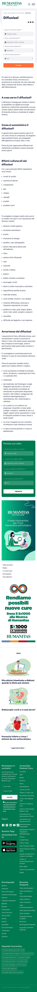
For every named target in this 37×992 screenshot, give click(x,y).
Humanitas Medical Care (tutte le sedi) (13, 950)
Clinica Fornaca (21, 965)
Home (5, 13)
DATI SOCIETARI (26, 987)
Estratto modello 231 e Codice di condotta (27, 855)
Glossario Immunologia (9, 894)
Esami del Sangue (8, 891)
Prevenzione (6, 909)
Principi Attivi (20, 13)
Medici (5, 568)
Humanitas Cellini (22, 961)
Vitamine (4, 936)
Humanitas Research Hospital (10, 953)
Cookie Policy (24, 840)
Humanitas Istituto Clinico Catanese (12, 972)
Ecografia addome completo (26, 917)
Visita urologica (25, 913)
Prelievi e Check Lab (26, 792)
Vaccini (4, 933)
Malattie (4, 903)
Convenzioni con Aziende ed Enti (25, 820)
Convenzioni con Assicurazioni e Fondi (27, 815)
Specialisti (5, 924)
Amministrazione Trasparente (25, 825)
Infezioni (4, 897)
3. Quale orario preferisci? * (12, 46)
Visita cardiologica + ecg (26, 892)
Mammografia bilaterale (27, 924)
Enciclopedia (11, 13)
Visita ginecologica (26, 896)
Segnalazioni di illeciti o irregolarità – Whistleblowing (27, 832)
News (21, 783)
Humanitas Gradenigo (8, 965)
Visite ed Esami (8, 565)
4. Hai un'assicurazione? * (12, 54)
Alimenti (4, 885)
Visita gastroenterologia (27, 910)
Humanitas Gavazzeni (8, 961)
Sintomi (4, 921)
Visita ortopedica (25, 902)
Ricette (4, 918)
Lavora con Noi (25, 789)
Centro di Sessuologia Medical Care (27, 810)
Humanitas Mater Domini (9, 957)
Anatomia (5, 888)
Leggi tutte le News (17, 748)
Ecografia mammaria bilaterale (26, 929)
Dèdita (22, 872)
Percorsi (22, 780)
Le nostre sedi (7, 571)
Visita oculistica (25, 899)
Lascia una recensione (27, 869)
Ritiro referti (23, 866)
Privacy (22, 837)
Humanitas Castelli (24, 957)
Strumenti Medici (7, 927)
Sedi (21, 774)
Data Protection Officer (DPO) (27, 850)
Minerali (4, 906)
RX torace (23, 921)
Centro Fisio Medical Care (26, 800)
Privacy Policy (24, 843)
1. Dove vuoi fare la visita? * (12, 30)
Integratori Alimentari (9, 900)
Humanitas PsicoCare (27, 795)
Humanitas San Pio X (27, 953)
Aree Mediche (7, 577)
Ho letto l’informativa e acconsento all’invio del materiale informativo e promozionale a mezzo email (10, 807)
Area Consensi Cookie (27, 846)
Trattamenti (5, 930)
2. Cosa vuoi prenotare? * (11, 38)
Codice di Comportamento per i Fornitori (27, 861)
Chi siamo (23, 771)
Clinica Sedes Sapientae (9, 968)
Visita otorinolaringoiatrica (26, 906)
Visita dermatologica (26, 888)
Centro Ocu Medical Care (26, 805)
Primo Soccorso (7, 912)
